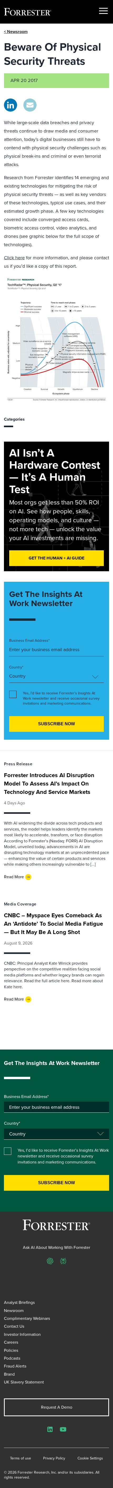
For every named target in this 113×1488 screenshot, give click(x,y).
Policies (11, 1350)
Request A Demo (56, 1407)
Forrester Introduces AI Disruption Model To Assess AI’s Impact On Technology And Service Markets (49, 783)
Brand (9, 1374)
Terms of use (20, 1458)
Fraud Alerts (15, 1366)
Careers (11, 1342)
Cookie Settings (90, 1458)
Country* (16, 667)
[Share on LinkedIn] (10, 105)
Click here (14, 257)
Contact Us (14, 1326)
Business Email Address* (29, 640)
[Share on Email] (30, 105)
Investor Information (22, 1334)
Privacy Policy (54, 1458)
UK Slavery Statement (24, 1382)
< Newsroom (16, 32)
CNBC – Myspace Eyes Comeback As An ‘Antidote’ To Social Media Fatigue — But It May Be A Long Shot (53, 923)
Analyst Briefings (19, 1302)
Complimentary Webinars (27, 1318)
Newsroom (14, 1311)
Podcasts (12, 1358)
